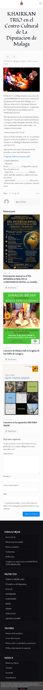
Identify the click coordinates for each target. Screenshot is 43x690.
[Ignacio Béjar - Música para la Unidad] (21, 3)
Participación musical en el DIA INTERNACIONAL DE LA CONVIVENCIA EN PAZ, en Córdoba (20, 279)
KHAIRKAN (11, 594)
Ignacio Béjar (21, 61)
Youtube (9, 668)
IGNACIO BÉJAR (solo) (15, 579)
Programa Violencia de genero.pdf (17, 156)
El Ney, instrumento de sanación (18, 648)
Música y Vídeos (12, 663)
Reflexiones (10, 557)
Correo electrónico (11, 485)
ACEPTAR (22, 688)
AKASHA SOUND (13, 618)
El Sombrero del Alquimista (16, 584)
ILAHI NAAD (11, 599)
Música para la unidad (14, 542)
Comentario (8, 453)
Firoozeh (9, 589)
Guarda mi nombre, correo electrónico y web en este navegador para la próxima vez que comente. (21, 506)
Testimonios (10, 552)
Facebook (9, 673)
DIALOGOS (10, 613)
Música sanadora (12, 547)
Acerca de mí (11, 537)
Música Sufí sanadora (14, 633)
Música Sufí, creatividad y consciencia (21, 643)
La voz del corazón (13, 638)
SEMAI (8, 609)
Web (5, 494)
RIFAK (8, 604)
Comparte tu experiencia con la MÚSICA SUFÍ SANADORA (21, 563)
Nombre (7, 476)
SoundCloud (11, 678)
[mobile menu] (40, 3)
